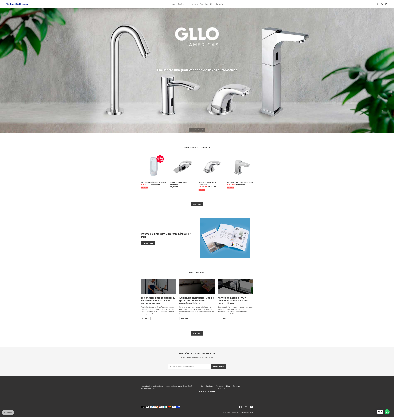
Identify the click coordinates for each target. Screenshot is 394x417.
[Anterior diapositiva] (191, 130)
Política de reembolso (226, 389)
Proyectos (219, 386)
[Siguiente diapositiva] (202, 130)
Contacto (236, 386)
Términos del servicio (206, 389)
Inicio (201, 386)
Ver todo (197, 204)
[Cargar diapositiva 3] (199, 130)
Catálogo (209, 386)
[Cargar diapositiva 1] (195, 130)
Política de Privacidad (207, 392)
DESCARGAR (148, 243)
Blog (228, 386)
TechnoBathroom (233, 412)
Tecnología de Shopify (246, 412)
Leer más (145, 318)
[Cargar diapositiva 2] (197, 130)
